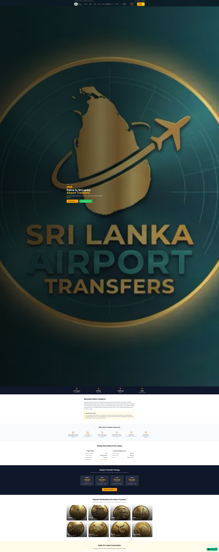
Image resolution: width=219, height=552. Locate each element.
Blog (103, 4)
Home (68, 184)
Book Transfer (80, 4)
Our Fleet (90, 4)
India (71, 184)
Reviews (99, 4)
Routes (85, 4)
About (95, 4)
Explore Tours (132, 4)
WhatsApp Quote (86, 201)
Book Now (141, 4)
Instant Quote (124, 4)
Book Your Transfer (108, 489)
